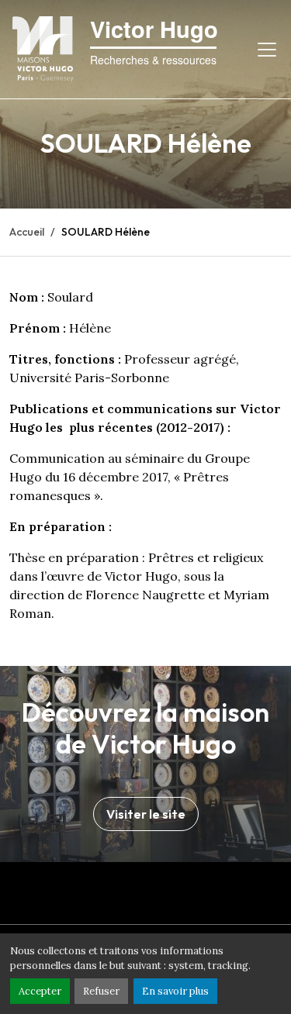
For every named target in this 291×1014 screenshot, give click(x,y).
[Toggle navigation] (267, 49)
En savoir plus (175, 991)
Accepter (40, 991)
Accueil (26, 232)
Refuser (101, 991)
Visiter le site (145, 814)
